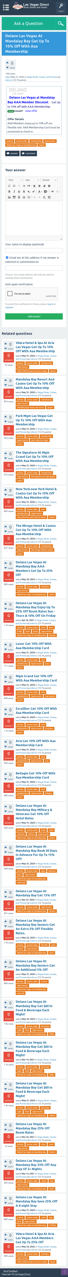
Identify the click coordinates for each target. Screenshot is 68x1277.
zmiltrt (52, 838)
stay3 (51, 1189)
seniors (20, 949)
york (43, 509)
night (19, 1030)
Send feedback (10, 1271)
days (43, 871)
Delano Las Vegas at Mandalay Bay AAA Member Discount (31, 100)
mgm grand (50, 696)
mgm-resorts (50, 141)
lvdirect (33, 359)
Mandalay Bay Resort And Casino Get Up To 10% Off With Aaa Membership (35, 384)
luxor (47, 664)
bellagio (48, 793)
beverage (45, 1026)
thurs (51, 627)
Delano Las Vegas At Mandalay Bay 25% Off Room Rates (33, 1128)
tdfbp (51, 1034)
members (45, 587)
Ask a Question (28, 23)
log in (50, 304)
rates (43, 627)
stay (51, 1181)
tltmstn (52, 911)
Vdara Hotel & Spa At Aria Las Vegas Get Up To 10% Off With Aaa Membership (35, 347)
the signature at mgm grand (43, 477)
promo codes (21, 141)
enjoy (35, 631)
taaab (51, 594)
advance (52, 871)
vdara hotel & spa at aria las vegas (32, 371)
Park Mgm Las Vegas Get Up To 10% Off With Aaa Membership (34, 420)
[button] (15, 180)
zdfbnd (52, 1116)
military (31, 834)
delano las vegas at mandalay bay (21, 145)
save (19, 1221)
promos (10, 141)
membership (36, 141)
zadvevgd (21, 882)
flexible (44, 945)
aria (46, 761)
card (43, 660)
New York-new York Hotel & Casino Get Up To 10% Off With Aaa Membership (36, 493)
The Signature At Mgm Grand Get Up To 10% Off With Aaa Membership (35, 457)
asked (8, 77)
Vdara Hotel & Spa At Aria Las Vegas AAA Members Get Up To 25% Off (35, 1238)
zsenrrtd (20, 993)
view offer (31, 110)
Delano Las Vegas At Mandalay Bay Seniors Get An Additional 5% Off (35, 965)
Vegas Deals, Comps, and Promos (42, 77)
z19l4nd (52, 1225)
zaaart (41, 145)
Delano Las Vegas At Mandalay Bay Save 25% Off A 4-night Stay (37, 1201)
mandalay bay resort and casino (30, 407)
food (27, 1030)
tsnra (51, 953)
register (9, 307)
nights (43, 1181)
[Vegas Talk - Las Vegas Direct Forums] (31, 6)
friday (19, 631)
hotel (43, 830)
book (19, 875)
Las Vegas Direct (23, 1274)
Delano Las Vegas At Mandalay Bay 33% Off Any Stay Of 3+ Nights (36, 1165)
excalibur (49, 729)
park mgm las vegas (39, 440)
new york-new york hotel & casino (31, 517)
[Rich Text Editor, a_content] (34, 218)
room (27, 631)
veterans (21, 834)
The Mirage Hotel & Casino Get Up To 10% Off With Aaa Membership (36, 530)
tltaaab (52, 635)
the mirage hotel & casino (42, 550)
